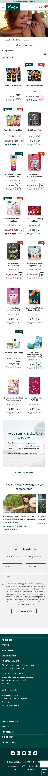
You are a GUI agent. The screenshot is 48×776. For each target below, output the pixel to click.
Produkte (16, 40)
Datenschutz (34, 766)
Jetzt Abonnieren (24, 611)
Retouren (31, 769)
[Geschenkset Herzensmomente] (35, 162)
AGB (23, 766)
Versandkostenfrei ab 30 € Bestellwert (24, 2)
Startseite (7, 40)
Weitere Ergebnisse (24, 472)
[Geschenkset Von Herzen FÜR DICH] (35, 386)
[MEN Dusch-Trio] (35, 117)
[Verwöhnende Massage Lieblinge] (35, 206)
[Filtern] (44, 53)
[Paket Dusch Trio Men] (13, 73)
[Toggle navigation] (3, 7)
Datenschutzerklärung (31, 597)
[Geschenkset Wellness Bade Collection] (35, 296)
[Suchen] (35, 6)
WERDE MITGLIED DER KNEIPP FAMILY (23, 453)
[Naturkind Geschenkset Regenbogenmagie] (13, 386)
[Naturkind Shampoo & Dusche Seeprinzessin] (13, 162)
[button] (40, 6)
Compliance (18, 769)
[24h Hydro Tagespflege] (13, 340)
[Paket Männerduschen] (35, 73)
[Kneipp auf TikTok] (35, 753)
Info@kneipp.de (21, 604)
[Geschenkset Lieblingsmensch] (13, 296)
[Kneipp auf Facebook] (13, 753)
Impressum (13, 766)
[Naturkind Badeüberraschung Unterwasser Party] (35, 340)
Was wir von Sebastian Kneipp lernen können (16, 527)
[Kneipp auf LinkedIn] (30, 753)
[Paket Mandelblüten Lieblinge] (13, 206)
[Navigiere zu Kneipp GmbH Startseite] (13, 7)
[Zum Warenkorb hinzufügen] (21, 141)
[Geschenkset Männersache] (13, 251)
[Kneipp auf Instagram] (19, 753)
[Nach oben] (44, 772)
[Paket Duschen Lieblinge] (13, 117)
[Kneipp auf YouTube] (24, 753)
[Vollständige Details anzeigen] (18, 96)
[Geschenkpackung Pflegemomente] (35, 251)
